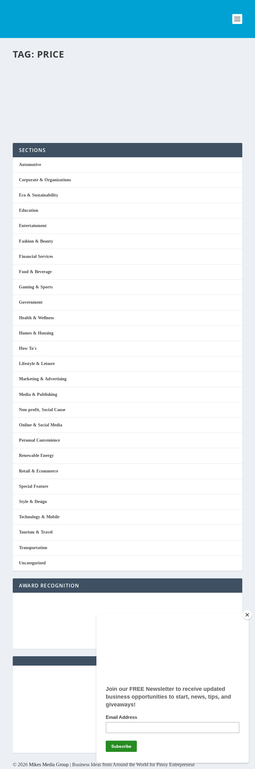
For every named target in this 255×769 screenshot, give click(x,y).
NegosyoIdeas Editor (39, 90)
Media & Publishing (38, 394)
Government (31, 302)
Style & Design (33, 501)
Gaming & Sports (36, 287)
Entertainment (33, 225)
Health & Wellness (36, 318)
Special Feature (33, 486)
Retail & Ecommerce (93, 90)
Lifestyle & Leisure (37, 363)
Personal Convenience (39, 440)
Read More (38, 115)
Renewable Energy (36, 455)
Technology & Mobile (39, 517)
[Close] (247, 614)
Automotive (30, 164)
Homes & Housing (36, 333)
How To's (27, 348)
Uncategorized (32, 563)
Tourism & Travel (36, 532)
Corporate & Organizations (45, 180)
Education (28, 210)
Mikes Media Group (49, 764)
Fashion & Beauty (36, 241)
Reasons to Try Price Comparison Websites (108, 73)
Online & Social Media (40, 425)
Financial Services (36, 256)
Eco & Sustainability (38, 195)
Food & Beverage (35, 271)
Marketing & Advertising (43, 379)
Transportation (33, 547)
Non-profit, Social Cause (42, 409)
